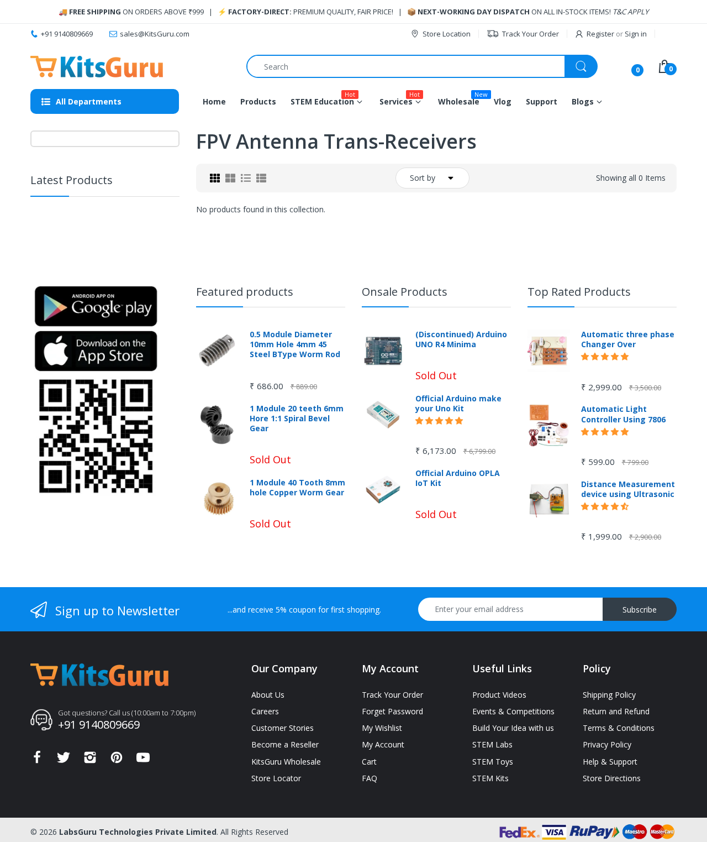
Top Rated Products (579, 291)
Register (600, 34)
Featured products (244, 291)
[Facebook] (37, 760)
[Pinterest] (116, 760)
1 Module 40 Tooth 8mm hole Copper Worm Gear (297, 488)
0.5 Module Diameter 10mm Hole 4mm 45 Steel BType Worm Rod (295, 344)
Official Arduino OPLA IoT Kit (457, 478)
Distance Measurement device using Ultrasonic (628, 489)
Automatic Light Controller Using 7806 (623, 414)
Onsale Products (404, 291)
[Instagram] (90, 760)
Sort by (422, 177)
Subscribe (639, 609)
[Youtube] (143, 760)
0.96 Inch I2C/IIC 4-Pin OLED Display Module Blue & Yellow (123, 231)
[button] (109, 254)
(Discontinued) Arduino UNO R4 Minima (461, 339)
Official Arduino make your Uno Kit (458, 404)
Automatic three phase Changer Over (627, 339)
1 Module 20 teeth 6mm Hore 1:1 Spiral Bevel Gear (297, 418)
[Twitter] (63, 760)
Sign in (636, 34)
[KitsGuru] (96, 66)
